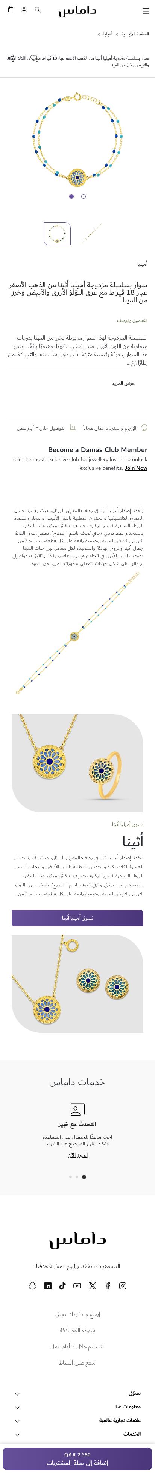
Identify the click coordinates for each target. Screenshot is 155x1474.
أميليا (107, 34)
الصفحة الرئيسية (135, 34)
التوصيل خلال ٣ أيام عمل (41, 428)
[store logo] (77, 11)
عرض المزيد (123, 383)
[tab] (84, 1177)
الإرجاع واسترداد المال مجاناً (110, 428)
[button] (94, 233)
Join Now (136, 468)
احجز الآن (78, 1155)
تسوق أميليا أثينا (77, 918)
